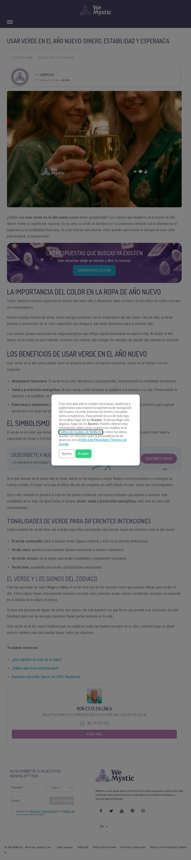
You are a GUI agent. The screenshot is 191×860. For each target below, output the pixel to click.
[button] (67, 453)
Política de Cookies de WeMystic (80, 432)
